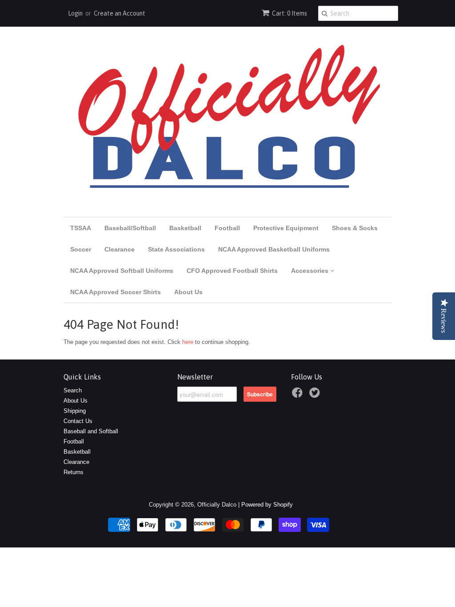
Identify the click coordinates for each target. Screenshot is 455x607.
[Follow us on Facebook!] (298, 395)
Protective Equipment (286, 228)
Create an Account (119, 13)
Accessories (310, 270)
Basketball (185, 228)
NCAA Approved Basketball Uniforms (274, 249)
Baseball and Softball (91, 431)
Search (73, 390)
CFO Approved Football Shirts (232, 270)
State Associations (176, 249)
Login (75, 13)
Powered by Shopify (267, 504)
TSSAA (80, 228)
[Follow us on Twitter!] (316, 395)
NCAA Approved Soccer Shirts (115, 292)
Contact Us (78, 421)
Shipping (75, 410)
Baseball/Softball (130, 228)
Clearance (119, 249)
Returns (74, 472)
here (187, 342)
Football (227, 228)
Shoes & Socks (355, 228)
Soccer (80, 249)
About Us (188, 292)
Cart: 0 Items (289, 13)
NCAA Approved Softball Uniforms (121, 270)
